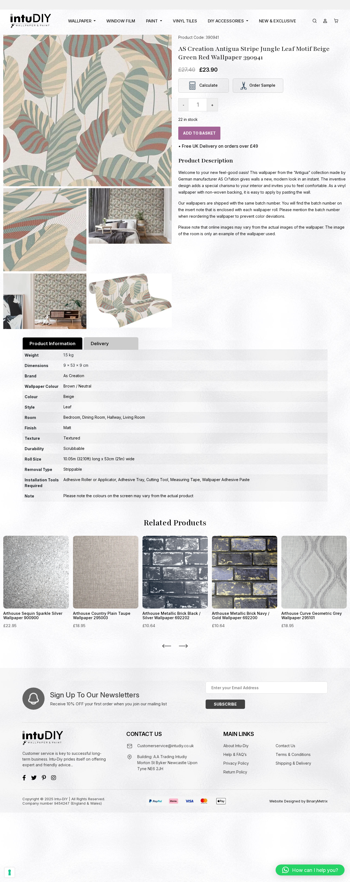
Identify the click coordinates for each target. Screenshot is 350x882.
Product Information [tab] (52, 343)
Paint (152, 21)
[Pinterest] (44, 778)
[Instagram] (53, 778)
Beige (68, 396)
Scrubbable (73, 448)
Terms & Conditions (293, 754)
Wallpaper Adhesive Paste (226, 479)
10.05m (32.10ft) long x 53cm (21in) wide (99, 458)
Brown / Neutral (77, 386)
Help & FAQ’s (235, 754)
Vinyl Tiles (185, 21)
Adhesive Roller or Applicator (89, 479)
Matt (67, 427)
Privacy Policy (236, 763)
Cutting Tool (157, 479)
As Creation (73, 375)
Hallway (114, 417)
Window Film (120, 21)
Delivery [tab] (100, 343)
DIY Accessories (226, 21)
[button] (310, 869)
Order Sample (262, 85)
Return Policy (235, 772)
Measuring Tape (185, 479)
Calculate (208, 85)
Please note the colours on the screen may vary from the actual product (128, 495)
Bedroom (71, 417)
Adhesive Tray (131, 479)
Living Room (134, 417)
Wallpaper (79, 21)
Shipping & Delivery (293, 763)
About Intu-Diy (236, 745)
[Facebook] (24, 778)
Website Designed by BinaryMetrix (298, 801)
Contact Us (285, 745)
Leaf (67, 406)
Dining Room (93, 417)
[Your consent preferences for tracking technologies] (9, 872)
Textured (71, 438)
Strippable (72, 469)
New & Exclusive (277, 21)
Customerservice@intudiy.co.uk (165, 745)
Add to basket (199, 133)
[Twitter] (34, 778)
